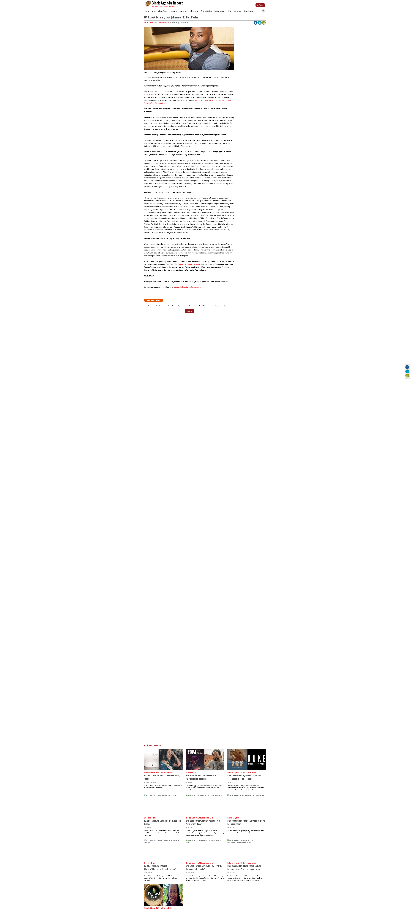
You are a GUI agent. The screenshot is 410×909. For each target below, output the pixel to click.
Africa (154, 11)
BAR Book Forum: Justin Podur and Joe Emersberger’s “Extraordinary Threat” (244, 867)
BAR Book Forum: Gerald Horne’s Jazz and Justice (162, 822)
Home (147, 11)
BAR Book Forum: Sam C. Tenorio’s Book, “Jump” (162, 777)
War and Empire (248, 11)
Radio (229, 11)
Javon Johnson (151, 94)
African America (163, 11)
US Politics (237, 11)
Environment (183, 11)
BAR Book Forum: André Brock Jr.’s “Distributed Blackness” (201, 777)
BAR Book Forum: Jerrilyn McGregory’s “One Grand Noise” (203, 822)
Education (174, 11)
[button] (189, 49)
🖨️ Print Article (183, 22)
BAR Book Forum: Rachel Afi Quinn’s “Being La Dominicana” (246, 822)
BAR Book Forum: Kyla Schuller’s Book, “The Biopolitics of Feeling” (244, 777)
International (194, 11)
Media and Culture (206, 11)
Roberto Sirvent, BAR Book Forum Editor (156, 22)
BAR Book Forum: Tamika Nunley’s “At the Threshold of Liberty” (204, 867)
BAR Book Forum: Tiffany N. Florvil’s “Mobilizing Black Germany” (160, 867)
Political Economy (220, 11)
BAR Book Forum (153, 300)
